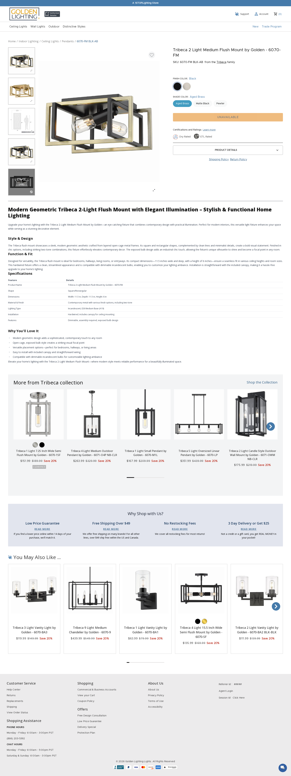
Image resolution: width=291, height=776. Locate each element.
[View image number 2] (21, 91)
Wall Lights (37, 26)
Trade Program (272, 26)
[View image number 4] (21, 151)
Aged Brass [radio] (182, 103)
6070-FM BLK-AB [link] (87, 41)
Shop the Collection (262, 382)
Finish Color (180, 79)
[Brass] (204, 621)
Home (12, 41)
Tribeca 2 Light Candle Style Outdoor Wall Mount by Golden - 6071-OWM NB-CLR (252, 455)
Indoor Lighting (29, 41)
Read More (42, 529)
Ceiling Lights (18, 26)
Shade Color (180, 97)
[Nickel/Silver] (35, 445)
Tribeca (221, 62)
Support (244, 13)
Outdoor (53, 26)
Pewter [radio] (220, 103)
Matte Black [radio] (202, 103)
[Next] (270, 426)
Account (264, 13)
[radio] (177, 86)
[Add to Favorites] (152, 55)
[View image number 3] (21, 121)
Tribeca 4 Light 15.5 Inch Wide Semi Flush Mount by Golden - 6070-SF (201, 632)
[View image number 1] (21, 60)
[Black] (42, 445)
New (255, 26)
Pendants (68, 41)
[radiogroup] (228, 86)
